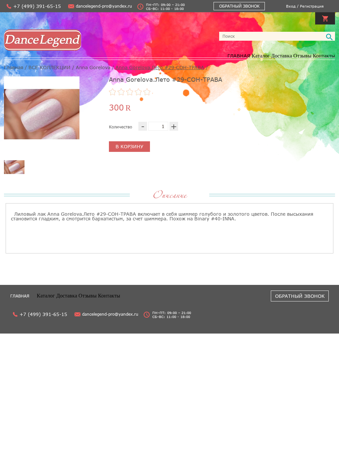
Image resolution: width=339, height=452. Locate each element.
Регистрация (312, 6)
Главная (13, 67)
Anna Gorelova (93, 67)
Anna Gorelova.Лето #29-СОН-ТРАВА (160, 67)
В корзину (129, 146)
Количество (120, 126)
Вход (291, 6)
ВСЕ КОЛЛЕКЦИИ (49, 67)
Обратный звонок (239, 6)
